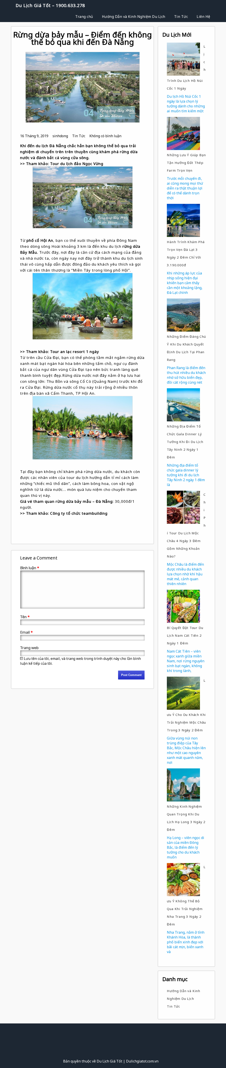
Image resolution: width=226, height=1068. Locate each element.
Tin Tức (181, 16)
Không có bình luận (105, 135)
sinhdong (60, 135)
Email (26, 632)
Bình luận (29, 567)
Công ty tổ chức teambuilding (78, 513)
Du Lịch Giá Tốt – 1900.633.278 (50, 5)
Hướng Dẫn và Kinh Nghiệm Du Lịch (133, 16)
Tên (25, 616)
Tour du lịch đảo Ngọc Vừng (76, 163)
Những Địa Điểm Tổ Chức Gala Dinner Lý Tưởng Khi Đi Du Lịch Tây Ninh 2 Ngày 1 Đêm (185, 441)
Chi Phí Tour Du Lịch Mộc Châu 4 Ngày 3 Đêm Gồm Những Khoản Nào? (186, 525)
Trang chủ (84, 16)
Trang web (29, 647)
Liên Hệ (203, 16)
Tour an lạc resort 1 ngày (74, 351)
